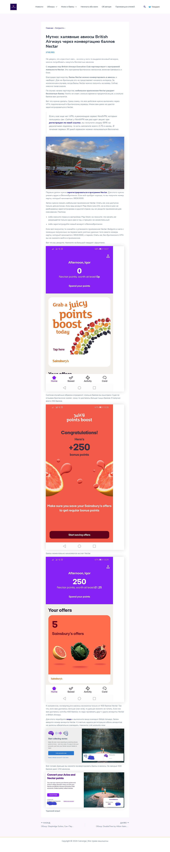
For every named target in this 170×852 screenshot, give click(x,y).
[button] (56, 6)
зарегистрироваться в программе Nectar (87, 192)
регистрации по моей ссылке (64, 122)
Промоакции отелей (125, 6)
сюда (68, 719)
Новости (39, 6)
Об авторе (106, 6)
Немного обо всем (89, 6)
